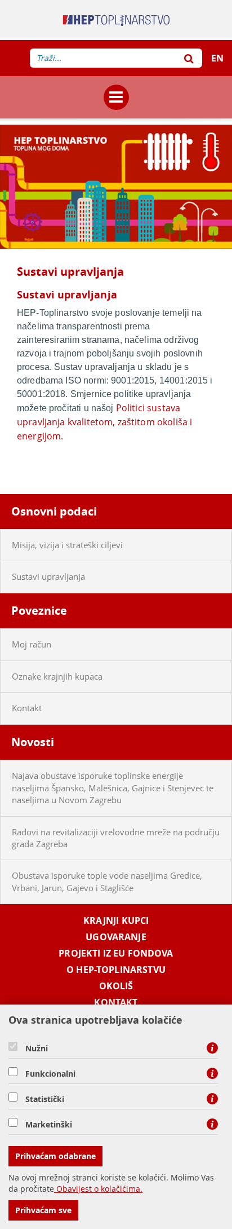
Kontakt (27, 707)
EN (217, 58)
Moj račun (31, 644)
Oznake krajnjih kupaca (57, 676)
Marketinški (48, 1125)
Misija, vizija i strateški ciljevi (67, 544)
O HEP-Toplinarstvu (116, 969)
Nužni (36, 1048)
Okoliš (116, 986)
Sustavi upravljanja (48, 576)
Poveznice (39, 610)
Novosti (32, 742)
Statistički (44, 1099)
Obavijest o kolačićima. (98, 1188)
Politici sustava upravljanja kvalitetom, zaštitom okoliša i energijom (104, 422)
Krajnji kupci (116, 920)
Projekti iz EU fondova (116, 953)
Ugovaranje (116, 937)
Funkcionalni (50, 1074)
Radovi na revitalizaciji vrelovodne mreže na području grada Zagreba (116, 837)
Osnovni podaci (54, 511)
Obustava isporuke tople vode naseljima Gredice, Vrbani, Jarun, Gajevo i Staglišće (107, 881)
